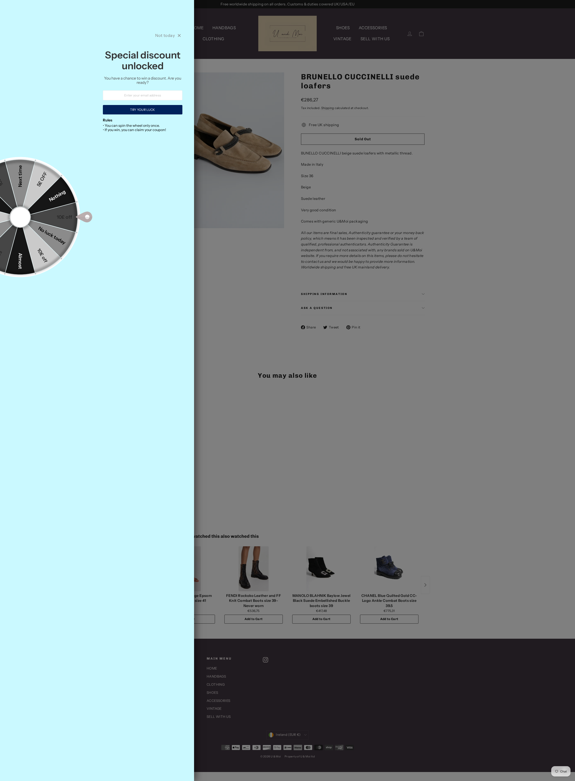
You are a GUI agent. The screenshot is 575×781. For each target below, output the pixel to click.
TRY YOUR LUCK (142, 110)
